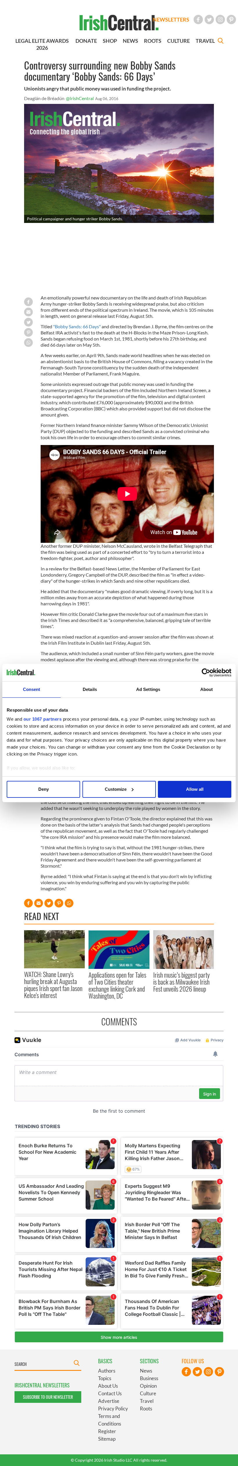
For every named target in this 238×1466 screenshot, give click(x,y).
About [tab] (206, 689)
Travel (147, 1401)
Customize (116, 789)
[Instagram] (220, 19)
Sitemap (107, 1439)
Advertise (108, 1401)
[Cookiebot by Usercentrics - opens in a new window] (206, 672)
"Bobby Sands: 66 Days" (77, 326)
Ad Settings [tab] (148, 689)
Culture (148, 1393)
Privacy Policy (113, 1408)
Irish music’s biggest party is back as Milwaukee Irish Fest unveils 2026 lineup (181, 981)
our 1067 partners (43, 719)
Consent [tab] (31, 689)
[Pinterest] (231, 19)
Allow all (194, 789)
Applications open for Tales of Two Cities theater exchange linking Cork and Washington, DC (117, 985)
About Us (108, 1386)
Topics (104, 1378)
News (146, 1371)
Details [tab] (90, 689)
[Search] (220, 41)
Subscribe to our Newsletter (48, 1397)
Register (107, 1431)
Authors (106, 1371)
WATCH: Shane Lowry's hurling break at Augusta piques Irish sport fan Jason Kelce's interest (53, 985)
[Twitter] (209, 19)
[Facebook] (198, 19)
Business (149, 1378)
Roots (146, 1408)
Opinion (148, 1386)
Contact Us (110, 1393)
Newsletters (171, 19)
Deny (43, 789)
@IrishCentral (80, 98)
